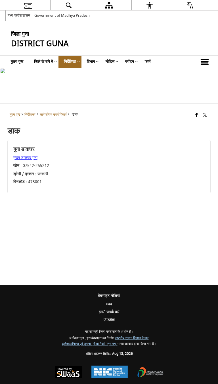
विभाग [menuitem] (91, 62)
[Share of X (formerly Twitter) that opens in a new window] (204, 115)
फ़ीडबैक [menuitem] (109, 320)
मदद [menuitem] (109, 304)
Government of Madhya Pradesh (62, 15)
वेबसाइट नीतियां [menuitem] (109, 296)
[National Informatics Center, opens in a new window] (109, 372)
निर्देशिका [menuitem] (70, 62)
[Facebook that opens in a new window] (196, 115)
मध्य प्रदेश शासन (19, 15)
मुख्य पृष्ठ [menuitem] (17, 62)
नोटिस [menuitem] (110, 62)
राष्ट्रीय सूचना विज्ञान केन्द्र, (132, 338)
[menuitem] (28, 5)
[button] (206, 62)
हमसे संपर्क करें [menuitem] (109, 312)
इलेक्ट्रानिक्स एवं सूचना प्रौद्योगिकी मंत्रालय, (90, 343)
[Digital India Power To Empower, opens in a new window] (150, 373)
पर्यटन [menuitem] (129, 62)
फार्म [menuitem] (147, 62)
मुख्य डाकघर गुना (25, 158)
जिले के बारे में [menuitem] (43, 62)
